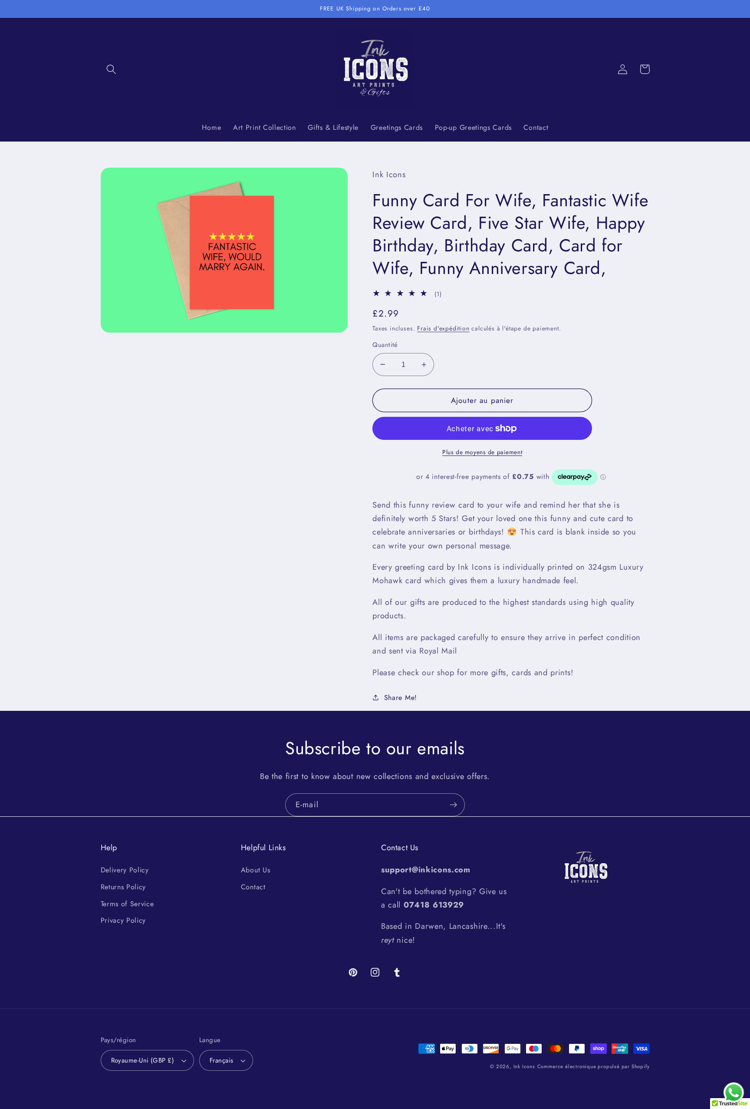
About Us (255, 870)
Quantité (385, 345)
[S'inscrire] (453, 805)
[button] (112, 69)
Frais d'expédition (443, 328)
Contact (253, 887)
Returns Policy (123, 887)
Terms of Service (127, 904)
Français (222, 1060)
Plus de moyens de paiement (482, 452)
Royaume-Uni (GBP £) (142, 1060)
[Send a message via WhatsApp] (734, 1093)
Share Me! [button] (400, 698)
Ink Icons (524, 1066)
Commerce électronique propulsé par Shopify (593, 1066)
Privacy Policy (123, 920)
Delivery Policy (125, 870)
